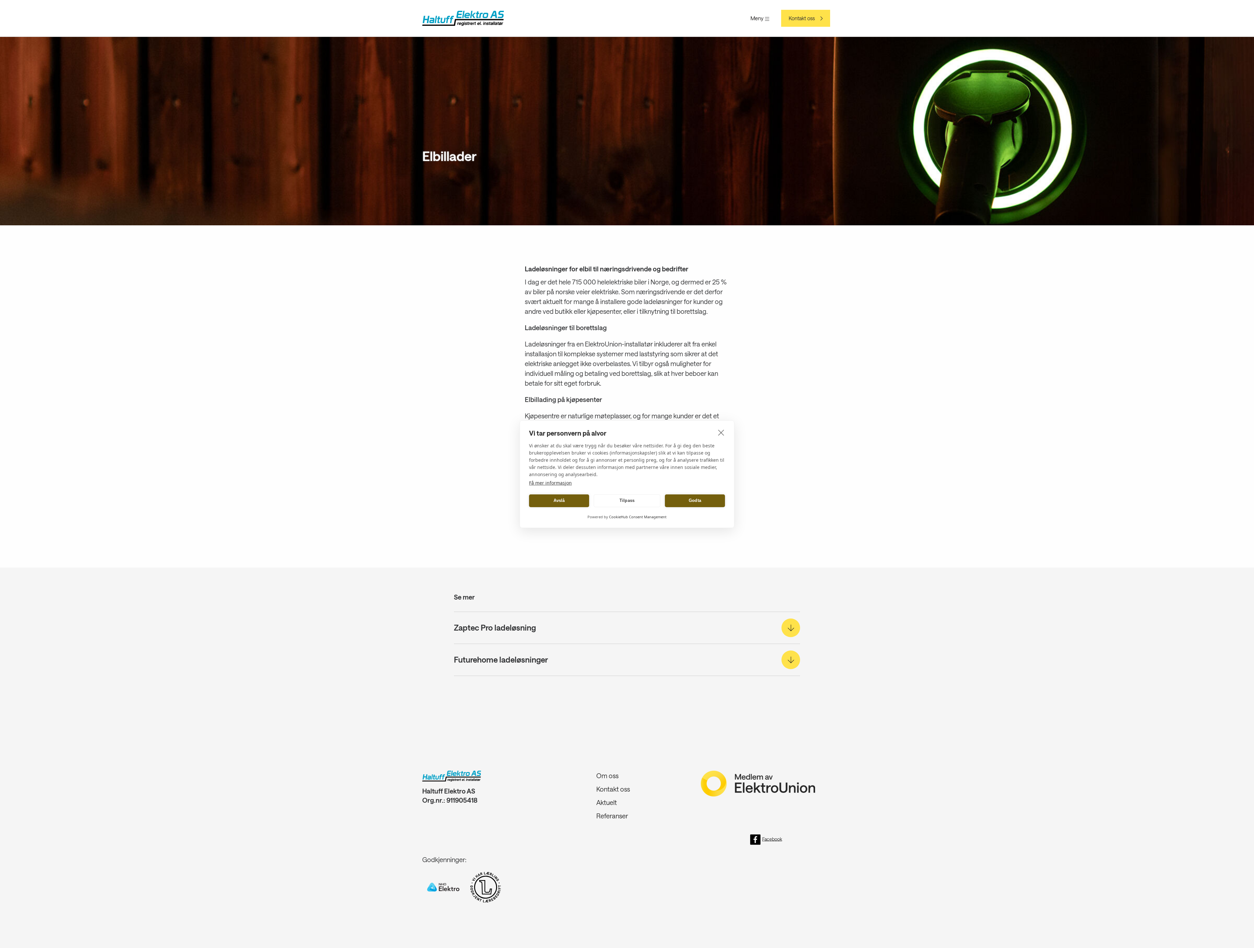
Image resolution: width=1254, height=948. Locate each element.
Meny (757, 18)
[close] (721, 432)
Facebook (772, 839)
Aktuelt (606, 802)
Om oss (607, 775)
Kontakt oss (802, 18)
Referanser (612, 816)
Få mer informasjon (550, 483)
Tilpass (627, 500)
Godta (695, 500)
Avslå (559, 500)
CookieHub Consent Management (638, 516)
